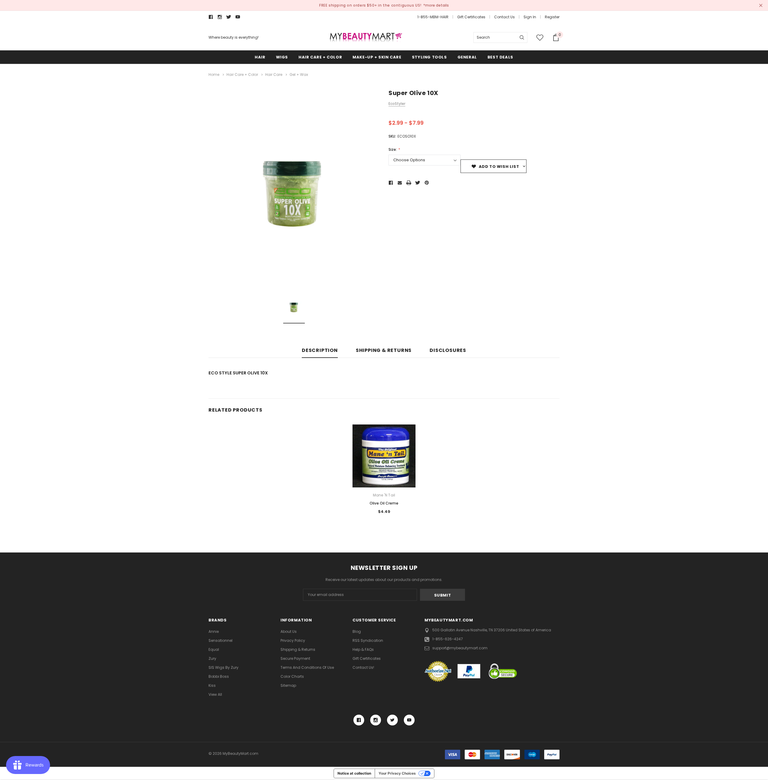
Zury (212, 658)
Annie (213, 631)
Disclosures (448, 350)
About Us (288, 631)
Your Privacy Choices (397, 773)
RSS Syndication (367, 640)
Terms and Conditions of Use (307, 667)
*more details (436, 5)
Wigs (282, 57)
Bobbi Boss (218, 676)
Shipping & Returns (384, 350)
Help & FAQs (363, 649)
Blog (356, 631)
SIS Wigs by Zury (223, 667)
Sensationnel (220, 640)
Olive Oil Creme (384, 503)
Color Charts (292, 676)
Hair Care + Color (320, 57)
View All (215, 694)
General (467, 57)
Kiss (212, 685)
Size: (393, 149)
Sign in (530, 16)
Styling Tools (429, 57)
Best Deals (500, 57)
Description (320, 350)
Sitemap (288, 685)
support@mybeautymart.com (460, 647)
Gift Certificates (471, 16)
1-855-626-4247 (447, 639)
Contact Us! (363, 667)
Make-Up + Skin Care (376, 57)
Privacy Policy (292, 640)
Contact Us (504, 16)
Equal (213, 649)
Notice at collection (354, 773)
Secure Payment (295, 658)
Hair (260, 57)
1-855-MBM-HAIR (432, 16)
